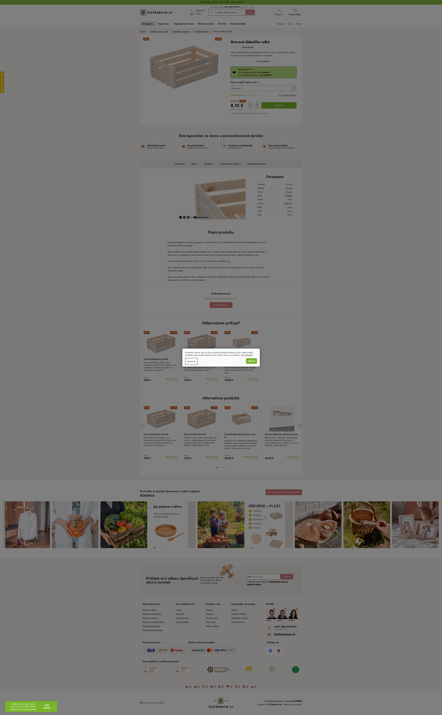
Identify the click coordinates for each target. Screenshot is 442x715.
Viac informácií (247, 355)
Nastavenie (191, 361)
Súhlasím (251, 361)
